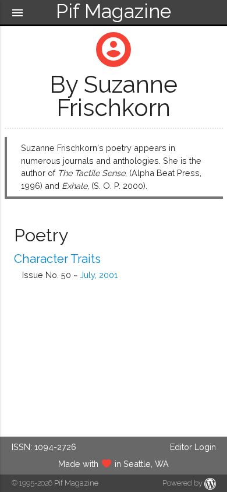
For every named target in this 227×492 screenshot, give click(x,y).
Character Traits (57, 259)
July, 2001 (99, 275)
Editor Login (193, 447)
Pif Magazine (76, 483)
